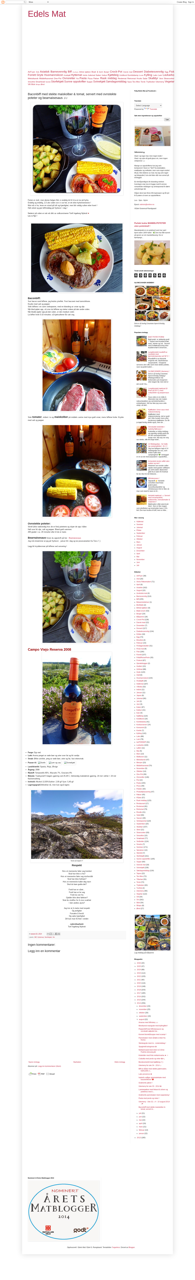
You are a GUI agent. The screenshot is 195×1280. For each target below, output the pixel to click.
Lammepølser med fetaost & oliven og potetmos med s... (153, 1091)
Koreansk (140, 728)
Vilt (29, 84)
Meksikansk (33, 78)
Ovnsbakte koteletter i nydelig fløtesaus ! (156, 428)
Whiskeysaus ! (153, 478)
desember (143, 1006)
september (143, 1016)
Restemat (122, 78)
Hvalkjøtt (67, 75)
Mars (138, 542)
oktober (142, 1013)
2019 (139, 986)
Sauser (139, 818)
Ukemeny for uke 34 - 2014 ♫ (150, 1065)
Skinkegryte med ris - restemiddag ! (152, 1043)
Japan (138, 695)
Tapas (129, 82)
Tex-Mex (136, 82)
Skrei (161, 79)
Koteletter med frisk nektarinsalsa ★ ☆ (153, 1055)
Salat (145, 78)
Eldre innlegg (120, 1062)
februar (142, 1130)
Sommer (139, 524)
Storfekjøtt (57, 81)
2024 (139, 970)
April (138, 554)
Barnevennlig (59, 71)
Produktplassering (143, 792)
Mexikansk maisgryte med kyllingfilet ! (153, 1026)
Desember (140, 551)
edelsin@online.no (147, 204)
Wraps (38, 84)
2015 (139, 1000)
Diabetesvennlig (154, 71)
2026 (139, 963)
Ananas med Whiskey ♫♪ (148, 1022)
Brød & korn (97, 72)
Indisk (85, 75)
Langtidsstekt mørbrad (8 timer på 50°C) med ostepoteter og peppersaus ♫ (158, 392)
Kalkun (104, 75)
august (142, 1019)
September (140, 533)
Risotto (139, 79)
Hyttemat (76, 74)
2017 (139, 993)
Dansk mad (127, 72)
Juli (137, 565)
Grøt (138, 675)
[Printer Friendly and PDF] (42, 1076)
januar (141, 1133)
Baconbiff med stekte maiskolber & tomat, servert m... (152, 1108)
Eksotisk (139, 640)
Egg (166, 72)
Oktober (139, 539)
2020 (139, 983)
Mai (137, 557)
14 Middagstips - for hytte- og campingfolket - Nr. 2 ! (158, 445)
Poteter (139, 789)
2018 (139, 990)
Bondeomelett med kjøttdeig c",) (151, 1062)
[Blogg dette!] (50, 933)
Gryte (40, 74)
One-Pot (57, 78)
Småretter (140, 841)
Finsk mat (140, 649)
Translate (153, 109)
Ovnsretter (68, 78)
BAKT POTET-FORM (156, 337)
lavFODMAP (141, 742)
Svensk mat (140, 865)
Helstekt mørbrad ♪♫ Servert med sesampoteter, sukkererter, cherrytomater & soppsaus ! (159, 499)
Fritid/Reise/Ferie (143, 658)
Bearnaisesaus (75, 538)
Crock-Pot (116, 71)
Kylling (148, 74)
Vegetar (169, 81)
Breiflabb (76, 72)
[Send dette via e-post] (48, 933)
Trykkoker (150, 82)
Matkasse (140, 757)
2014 (139, 1003)
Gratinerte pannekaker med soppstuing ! (154, 1095)
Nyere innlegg (34, 1062)
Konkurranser (141, 725)
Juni (138, 562)
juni (140, 1117)
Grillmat (139, 669)
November (140, 560)
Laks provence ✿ (145, 1074)
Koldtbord (123, 75)
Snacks (139, 844)
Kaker (98, 75)
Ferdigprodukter (142, 646)
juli (140, 1113)
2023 (139, 973)
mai (140, 1120)
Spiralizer (140, 850)
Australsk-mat (141, 593)
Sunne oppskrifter (75, 81)
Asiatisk (45, 71)
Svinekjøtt (99, 81)
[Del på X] (53, 933)
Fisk (171, 71)
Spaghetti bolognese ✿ (148, 1047)
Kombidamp (133, 75)
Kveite (141, 75)
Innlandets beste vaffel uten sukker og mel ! (158, 462)
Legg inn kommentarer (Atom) (49, 1066)
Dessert (138, 71)
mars (141, 1127)
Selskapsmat (141, 821)
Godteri (139, 666)
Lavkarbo (168, 74)
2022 (139, 976)
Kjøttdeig (113, 74)
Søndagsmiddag (116, 81)
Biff (70, 71)
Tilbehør (139, 879)
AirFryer (31, 72)
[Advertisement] (97, 48)
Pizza (90, 78)
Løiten (138, 748)
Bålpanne (140, 617)
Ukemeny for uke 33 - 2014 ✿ (150, 1086)
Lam (160, 75)
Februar (139, 536)
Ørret (43, 84)
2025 (139, 966)
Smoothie (31, 82)
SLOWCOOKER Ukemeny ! (158, 371)
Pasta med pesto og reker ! (149, 1098)
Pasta (83, 78)
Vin (54, 937)
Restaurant (140, 803)
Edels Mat (47, 14)
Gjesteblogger (141, 663)
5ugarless (116, 1247)
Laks (155, 75)
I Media (139, 687)
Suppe (90, 82)
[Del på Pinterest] (59, 933)
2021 (139, 980)
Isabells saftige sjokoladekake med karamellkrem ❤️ (152, 1079)
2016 (139, 997)
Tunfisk (139, 888)
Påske (138, 530)
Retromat (131, 78)
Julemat (91, 75)
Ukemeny (160, 82)
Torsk (143, 82)
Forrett (32, 74)
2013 (139, 1138)
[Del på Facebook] (56, 933)
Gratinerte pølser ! (145, 1083)
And (37, 72)
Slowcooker (169, 78)
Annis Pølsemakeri (143, 582)
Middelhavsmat (46, 78)
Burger (106, 72)
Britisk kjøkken (85, 72)
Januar (139, 545)
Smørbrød (40, 82)
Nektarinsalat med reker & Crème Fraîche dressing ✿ (151, 1051)
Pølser (96, 78)
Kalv (138, 713)
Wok (33, 84)
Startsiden (77, 1062)
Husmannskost (53, 74)
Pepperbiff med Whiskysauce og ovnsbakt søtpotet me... (151, 1030)
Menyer (139, 763)
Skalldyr (153, 78)
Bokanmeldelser (142, 602)
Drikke (138, 634)
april (141, 1123)
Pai (77, 79)
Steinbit (48, 82)
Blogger (132, 1247)
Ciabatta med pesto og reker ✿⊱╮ (152, 1059)
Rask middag (108, 78)
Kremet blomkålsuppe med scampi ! (152, 1034)
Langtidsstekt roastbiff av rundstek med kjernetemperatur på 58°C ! (158, 354)
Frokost (139, 660)
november (143, 1009)
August (139, 548)
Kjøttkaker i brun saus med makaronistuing (158, 411)
